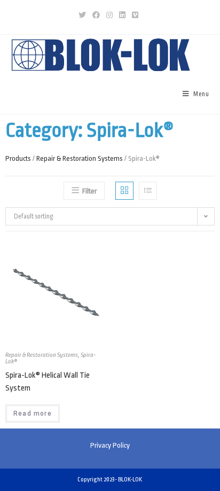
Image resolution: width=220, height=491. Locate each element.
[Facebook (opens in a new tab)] (96, 15)
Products (18, 158)
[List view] (148, 191)
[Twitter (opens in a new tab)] (83, 15)
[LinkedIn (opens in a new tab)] (122, 15)
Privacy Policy (110, 445)
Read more (32, 413)
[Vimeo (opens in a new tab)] (135, 15)
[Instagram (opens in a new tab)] (109, 15)
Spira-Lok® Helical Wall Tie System (47, 382)
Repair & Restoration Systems (79, 158)
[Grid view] (124, 191)
